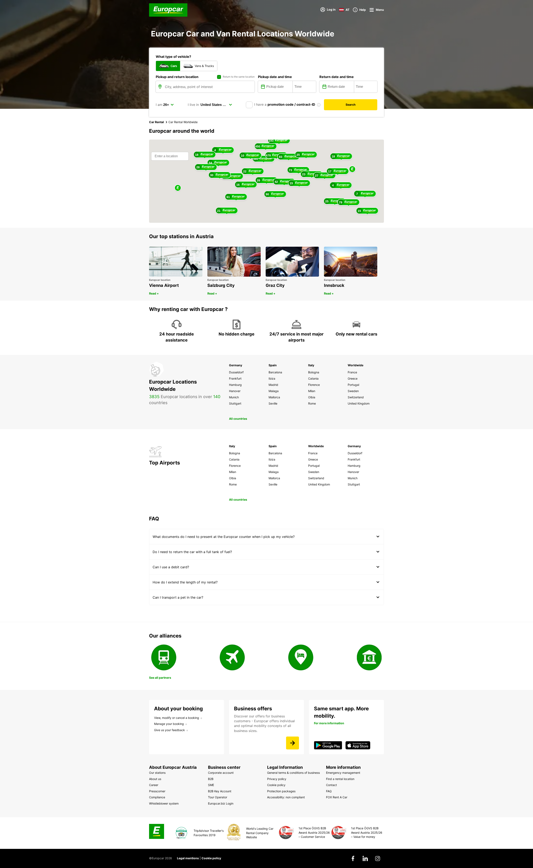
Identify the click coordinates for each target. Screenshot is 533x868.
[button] (352, 169)
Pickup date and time (275, 77)
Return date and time (336, 77)
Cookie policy (211, 858)
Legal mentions (188, 858)
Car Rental (156, 122)
